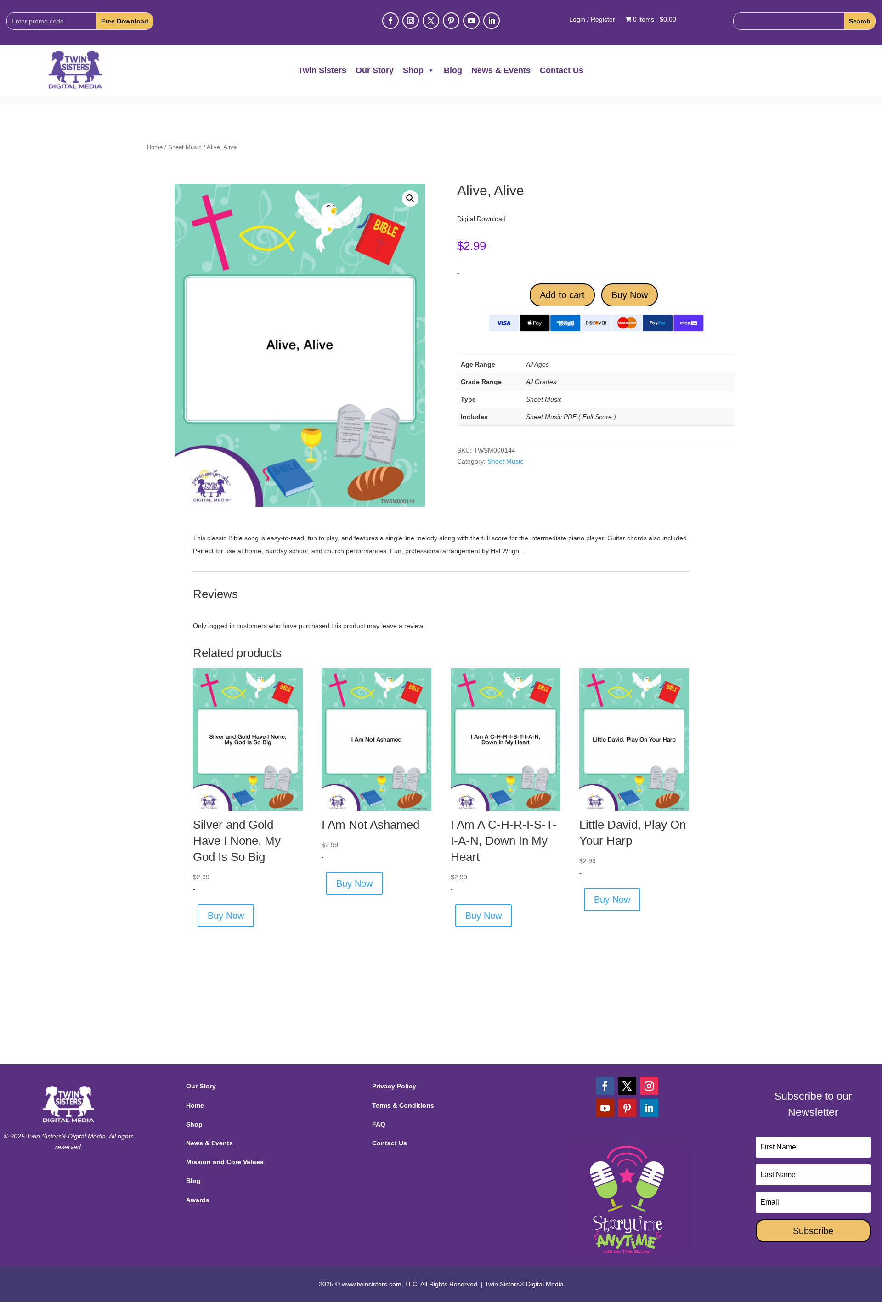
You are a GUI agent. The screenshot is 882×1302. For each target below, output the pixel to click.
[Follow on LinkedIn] (491, 20)
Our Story (375, 70)
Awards (197, 1200)
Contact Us (561, 70)
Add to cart (562, 295)
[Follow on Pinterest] (451, 20)
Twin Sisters (322, 70)
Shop (413, 70)
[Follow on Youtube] (471, 20)
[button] (410, 198)
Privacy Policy (394, 1086)
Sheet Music (185, 147)
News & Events (501, 70)
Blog (453, 70)
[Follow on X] (431, 20)
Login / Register (592, 19)
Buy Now (629, 295)
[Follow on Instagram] (410, 20)
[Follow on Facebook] (390, 20)
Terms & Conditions (403, 1105)
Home (155, 147)
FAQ (378, 1124)
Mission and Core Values (225, 1162)
